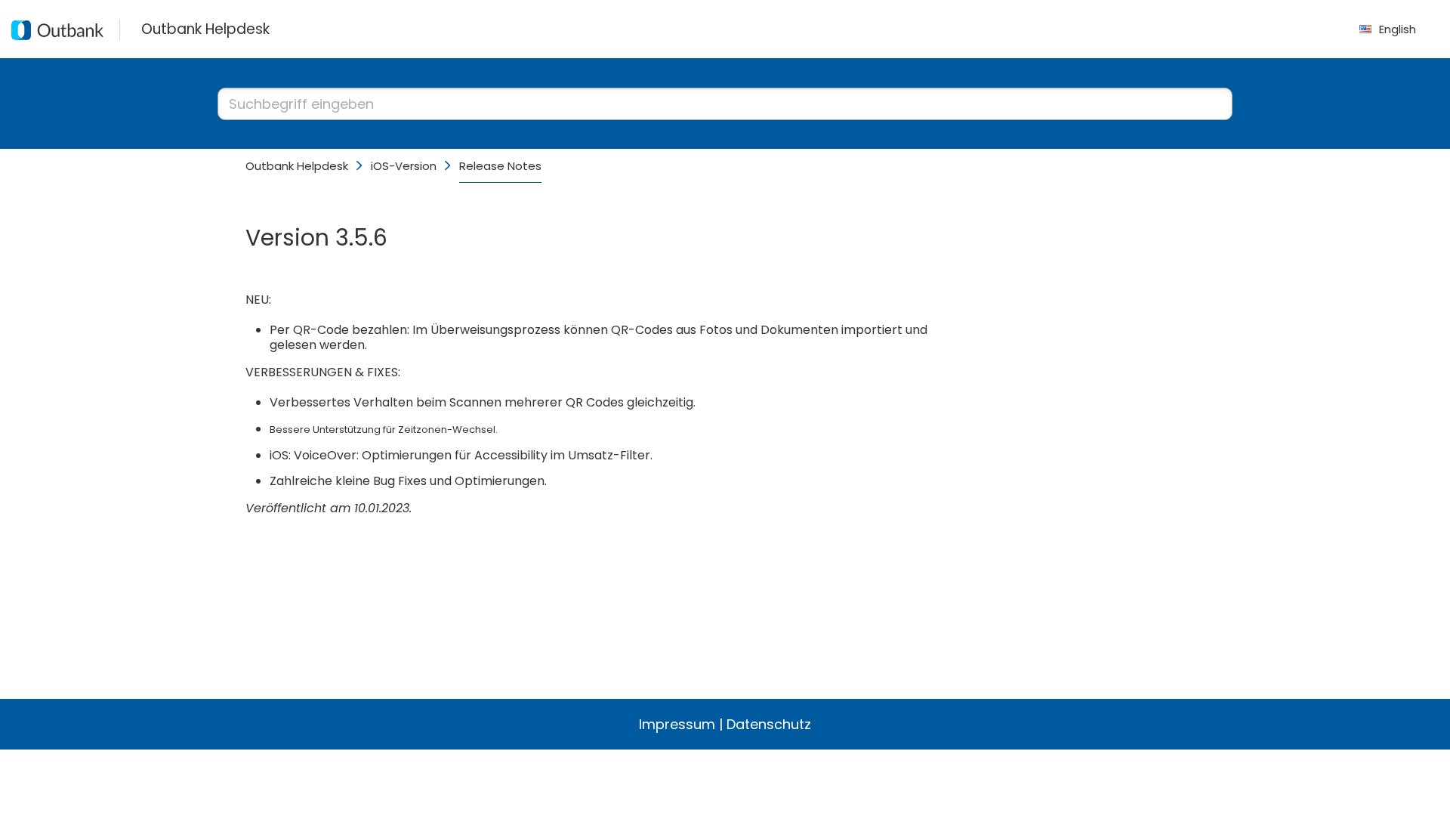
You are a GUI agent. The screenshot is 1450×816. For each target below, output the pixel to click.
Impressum (677, 724)
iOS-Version (404, 166)
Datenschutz (769, 724)
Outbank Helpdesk (296, 166)
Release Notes (500, 166)
